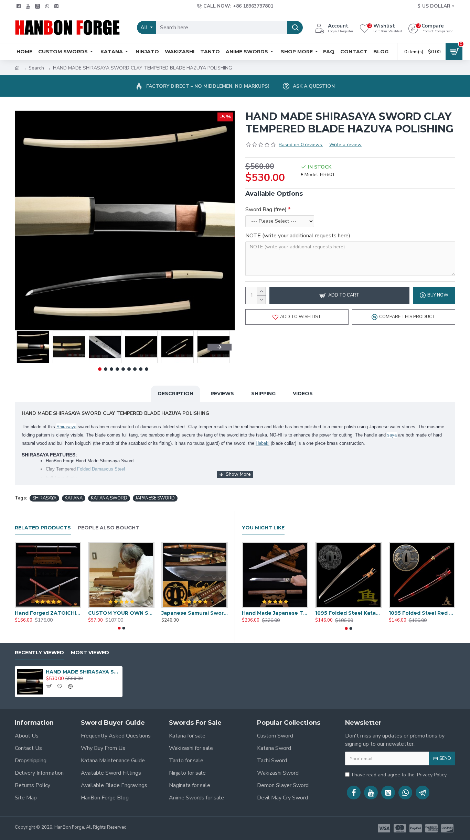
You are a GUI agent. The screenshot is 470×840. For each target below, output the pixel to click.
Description (175, 393)
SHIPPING (263, 393)
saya (392, 435)
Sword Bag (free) (266, 209)
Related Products (43, 528)
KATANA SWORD (109, 498)
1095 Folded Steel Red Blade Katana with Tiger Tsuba (422, 613)
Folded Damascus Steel (101, 469)
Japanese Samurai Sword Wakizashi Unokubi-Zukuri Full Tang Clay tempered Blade (194, 613)
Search (36, 68)
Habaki (262, 443)
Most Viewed (90, 653)
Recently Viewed (39, 653)
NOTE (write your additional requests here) (297, 235)
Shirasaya (66, 426)
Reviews (222, 393)
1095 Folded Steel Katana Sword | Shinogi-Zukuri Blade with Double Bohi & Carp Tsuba (348, 613)
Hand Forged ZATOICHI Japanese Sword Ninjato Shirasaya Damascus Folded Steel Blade (48, 613)
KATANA (74, 498)
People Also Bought (108, 528)
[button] (27, 347)
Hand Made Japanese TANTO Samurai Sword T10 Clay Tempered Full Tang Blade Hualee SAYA (275, 613)
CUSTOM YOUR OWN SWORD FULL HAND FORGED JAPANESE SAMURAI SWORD (121, 613)
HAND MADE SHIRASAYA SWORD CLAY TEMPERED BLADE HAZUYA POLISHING (83, 672)
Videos (303, 393)
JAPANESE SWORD (155, 498)
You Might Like (263, 528)
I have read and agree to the (399, 775)
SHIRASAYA (44, 498)
